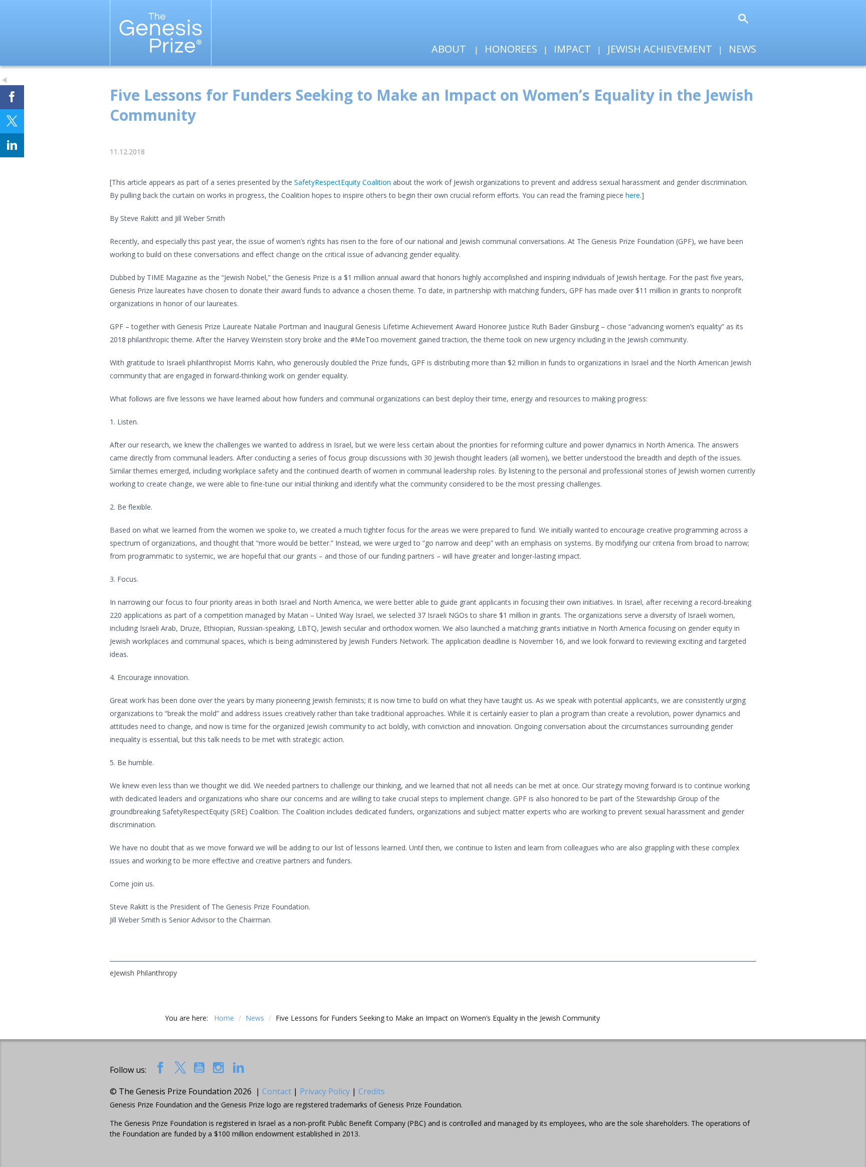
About (448, 49)
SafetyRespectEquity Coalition (342, 182)
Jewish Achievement (659, 49)
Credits (371, 1091)
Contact (276, 1091)
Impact (572, 49)
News (742, 49)
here (632, 195)
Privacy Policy (325, 1091)
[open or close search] (743, 19)
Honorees (511, 49)
